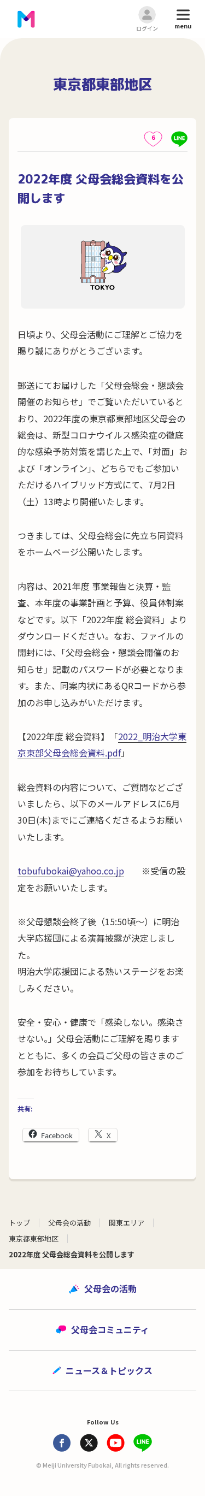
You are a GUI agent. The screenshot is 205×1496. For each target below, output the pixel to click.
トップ (19, 1222)
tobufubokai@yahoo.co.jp (70, 870)
